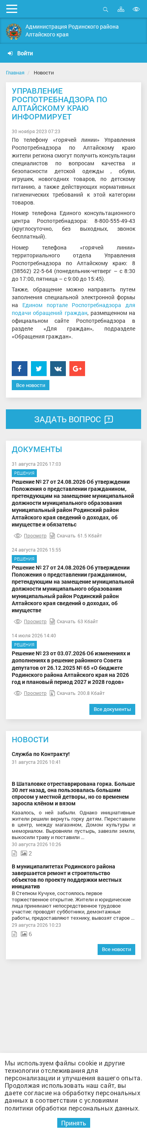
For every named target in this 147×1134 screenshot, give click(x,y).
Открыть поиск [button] (106, 13)
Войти (24, 53)
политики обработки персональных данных (71, 1108)
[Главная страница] (14, 32)
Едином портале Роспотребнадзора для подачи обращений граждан (73, 309)
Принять (73, 1123)
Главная (15, 72)
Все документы (112, 709)
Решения (24, 473)
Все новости (30, 385)
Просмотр (35, 535)
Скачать (66, 535)
